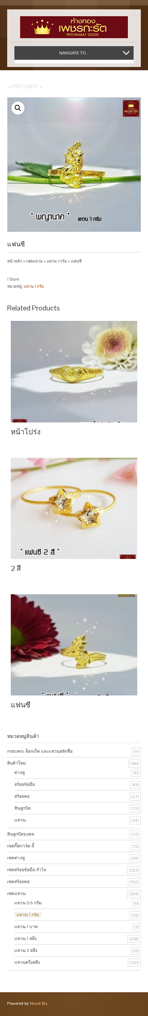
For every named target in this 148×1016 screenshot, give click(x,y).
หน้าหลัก (14, 261)
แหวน (20, 820)
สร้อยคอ (21, 796)
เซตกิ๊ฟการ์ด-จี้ (20, 846)
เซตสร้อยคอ (18, 882)
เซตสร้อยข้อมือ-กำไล (26, 870)
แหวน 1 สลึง (25, 938)
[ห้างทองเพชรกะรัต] (74, 23)
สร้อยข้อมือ (24, 784)
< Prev (15, 86)
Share (14, 279)
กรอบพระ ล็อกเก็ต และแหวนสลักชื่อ (40, 751)
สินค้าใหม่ (16, 763)
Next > (35, 86)
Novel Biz (38, 1003)
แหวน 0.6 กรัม (28, 903)
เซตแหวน (34, 261)
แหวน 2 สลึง (25, 950)
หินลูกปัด (22, 808)
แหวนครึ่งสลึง (27, 962)
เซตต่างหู (16, 858)
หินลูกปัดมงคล (20, 834)
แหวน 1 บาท (26, 927)
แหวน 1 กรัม (57, 261)
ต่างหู (19, 772)
